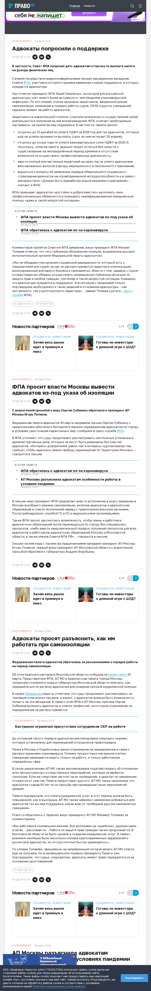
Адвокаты (24, 303)
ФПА (26, 82)
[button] (35, 57)
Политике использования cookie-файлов (58, 986)
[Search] (132, 6)
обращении (33, 694)
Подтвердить (134, 977)
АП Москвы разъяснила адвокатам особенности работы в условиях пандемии (71, 481)
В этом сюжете (26, 211)
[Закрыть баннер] (74, 956)
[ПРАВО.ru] (21, 6)
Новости (45, 303)
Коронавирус (25, 720)
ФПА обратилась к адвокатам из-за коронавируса (64, 230)
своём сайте (117, 674)
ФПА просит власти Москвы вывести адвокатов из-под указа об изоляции (77, 219)
